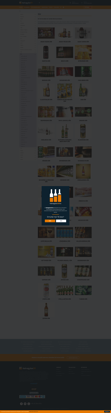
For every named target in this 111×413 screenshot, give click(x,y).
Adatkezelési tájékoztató (33, 411)
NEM (61, 220)
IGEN (50, 220)
